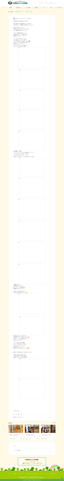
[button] (10, 7)
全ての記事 (10, 11)
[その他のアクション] (49, 18)
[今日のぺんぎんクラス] (16, 429)
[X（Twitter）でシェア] (16, 414)
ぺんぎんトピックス (19, 11)
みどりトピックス (28, 11)
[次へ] (61, 478)
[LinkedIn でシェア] (18, 414)
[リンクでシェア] (21, 414)
